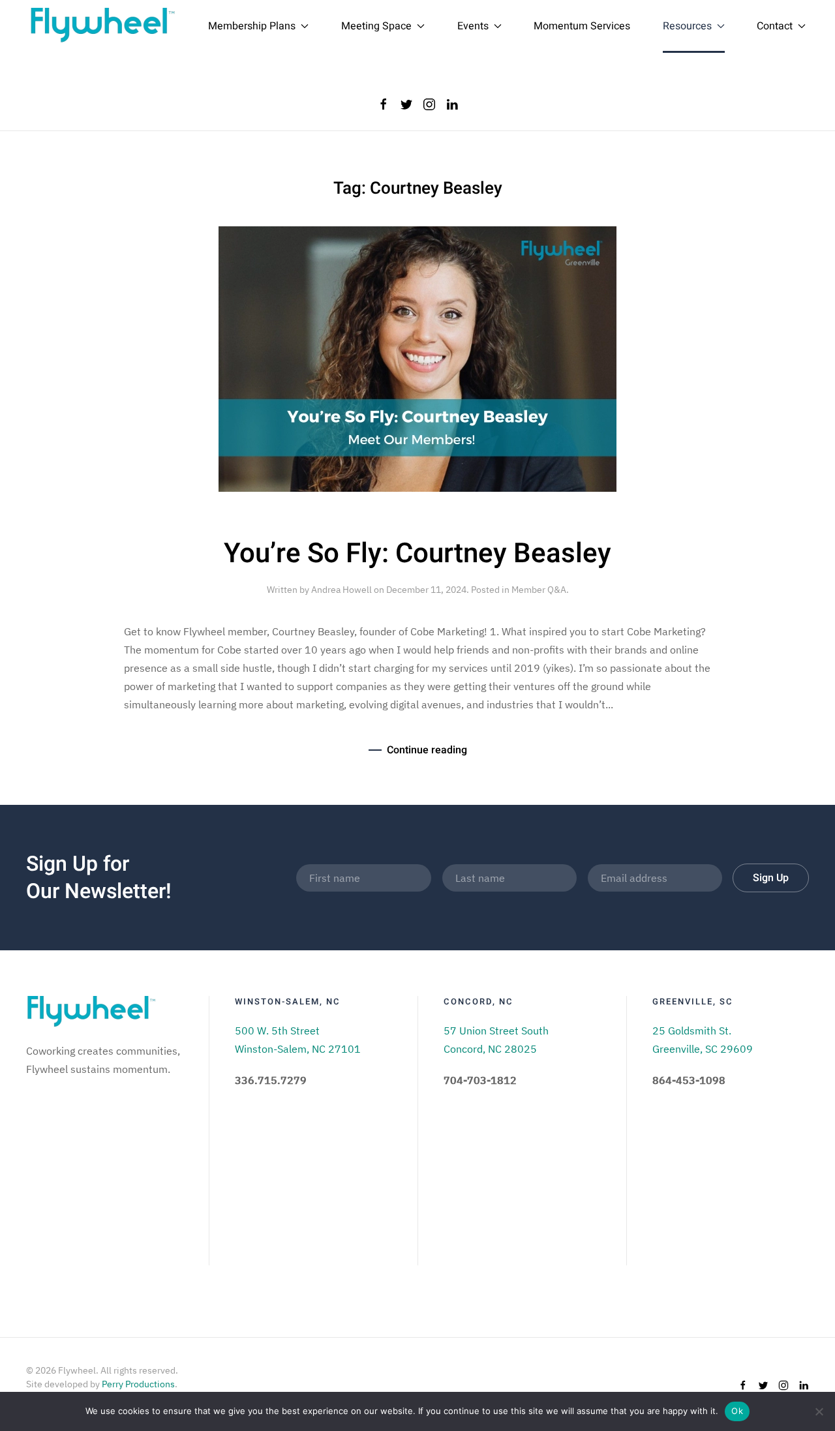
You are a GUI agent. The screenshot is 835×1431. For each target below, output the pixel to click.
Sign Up (771, 878)
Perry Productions (138, 1384)
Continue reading (427, 750)
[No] (818, 1411)
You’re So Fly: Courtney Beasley (417, 554)
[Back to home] (102, 26)
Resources (687, 26)
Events (473, 26)
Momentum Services (582, 26)
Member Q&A (538, 589)
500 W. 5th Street (277, 1030)
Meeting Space (376, 26)
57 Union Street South (496, 1030)
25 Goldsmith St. (691, 1030)
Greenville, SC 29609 (702, 1048)
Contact (775, 26)
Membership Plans (252, 26)
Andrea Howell (341, 589)
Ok (737, 1411)
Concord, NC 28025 (490, 1048)
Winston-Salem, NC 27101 (298, 1048)
